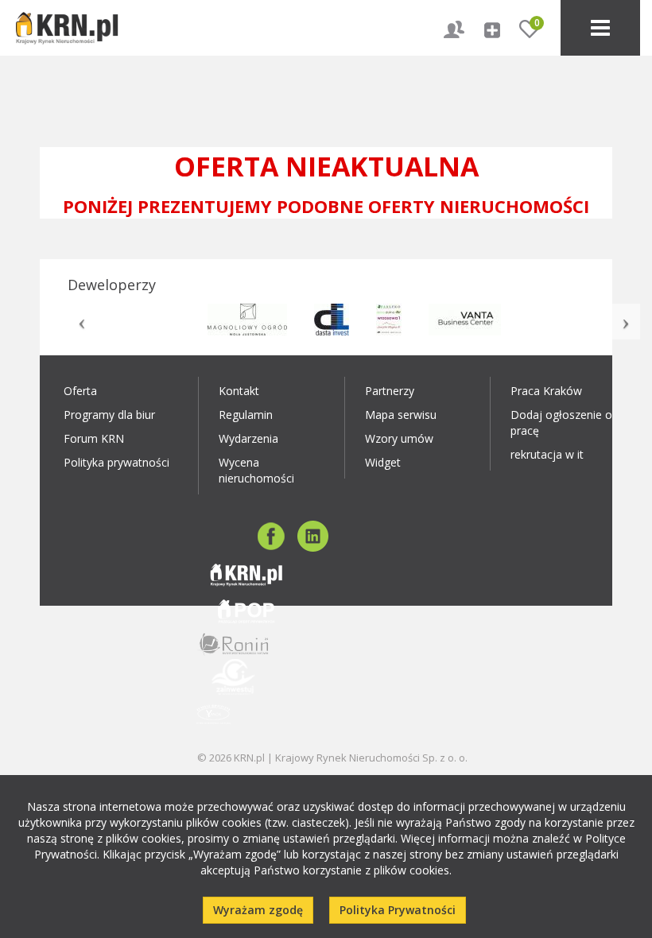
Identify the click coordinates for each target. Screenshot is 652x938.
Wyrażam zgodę (258, 909)
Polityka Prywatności (398, 909)
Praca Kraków (546, 390)
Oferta (80, 390)
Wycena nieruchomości (256, 470)
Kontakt (239, 390)
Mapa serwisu (401, 414)
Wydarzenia (248, 438)
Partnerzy (389, 390)
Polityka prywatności (116, 462)
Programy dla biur (109, 414)
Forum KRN (94, 438)
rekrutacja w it (547, 454)
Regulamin (246, 414)
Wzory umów (399, 438)
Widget (383, 462)
